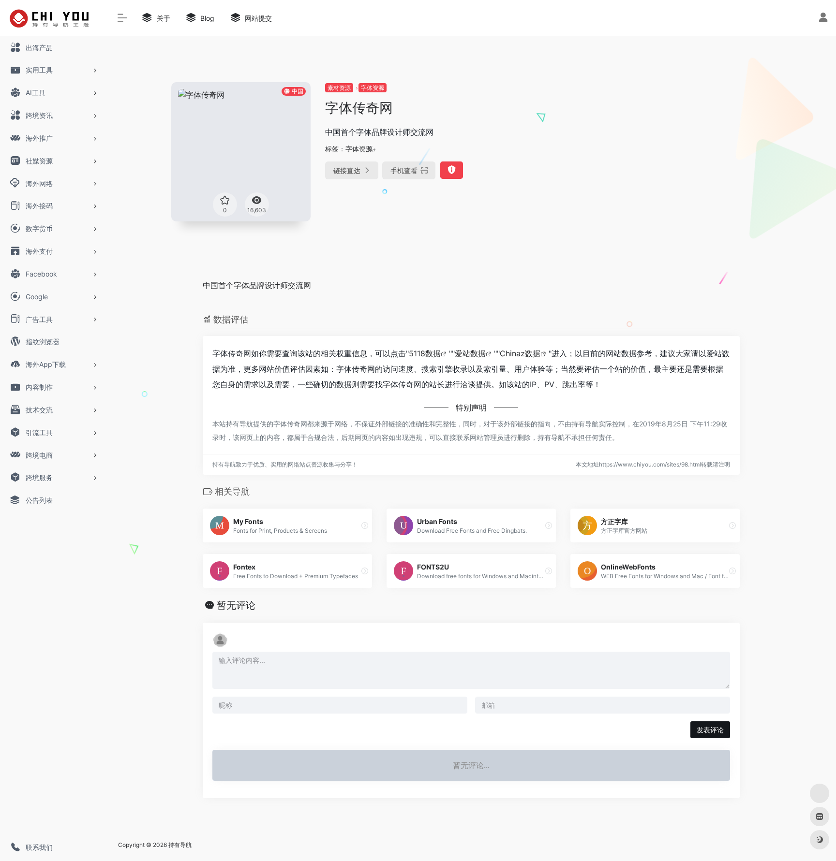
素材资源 (339, 87)
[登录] (823, 18)
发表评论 (710, 730)
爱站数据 (470, 353)
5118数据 (425, 353)
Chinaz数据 (520, 353)
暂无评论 (236, 605)
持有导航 (180, 844)
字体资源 (372, 87)
